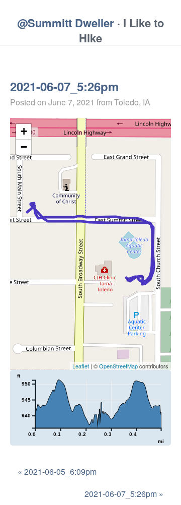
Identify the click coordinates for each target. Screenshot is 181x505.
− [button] (24, 147)
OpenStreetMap (118, 366)
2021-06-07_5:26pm (64, 86)
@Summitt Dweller (65, 23)
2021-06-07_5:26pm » (123, 493)
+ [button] (24, 131)
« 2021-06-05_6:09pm (57, 471)
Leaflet (80, 366)
